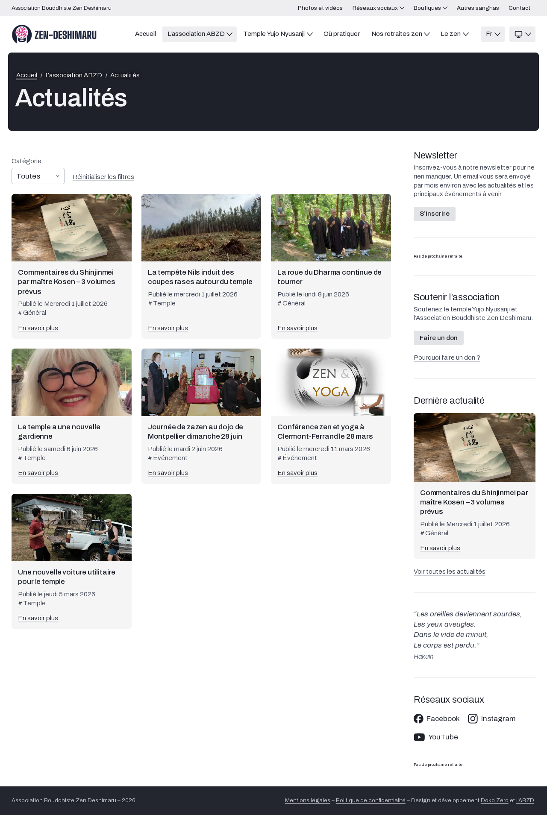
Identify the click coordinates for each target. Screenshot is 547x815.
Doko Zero (495, 800)
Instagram (498, 718)
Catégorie (26, 161)
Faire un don (439, 337)
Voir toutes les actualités (449, 571)
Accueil (26, 75)
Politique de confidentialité (371, 800)
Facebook (443, 718)
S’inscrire (435, 213)
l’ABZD (525, 800)
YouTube (443, 737)
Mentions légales (307, 800)
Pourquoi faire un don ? (447, 357)
